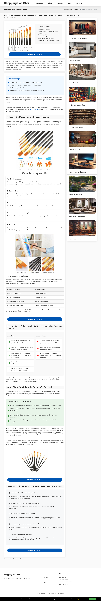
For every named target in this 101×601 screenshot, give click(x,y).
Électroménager (74, 60)
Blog (69, 3)
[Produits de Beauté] (82, 72)
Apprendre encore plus (82, 599)
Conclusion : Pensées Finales (46, 38)
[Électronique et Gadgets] (82, 161)
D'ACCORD (92, 599)
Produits (49, 3)
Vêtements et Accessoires (78, 38)
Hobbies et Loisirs (35, 109)
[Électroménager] (82, 50)
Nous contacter (63, 584)
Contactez (79, 3)
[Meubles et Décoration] (82, 206)
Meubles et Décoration (77, 217)
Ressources (60, 3)
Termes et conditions (65, 582)
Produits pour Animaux (77, 127)
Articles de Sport (74, 150)
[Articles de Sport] (82, 139)
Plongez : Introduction (45, 29)
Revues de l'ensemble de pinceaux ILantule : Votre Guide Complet (33, 15)
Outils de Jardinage (75, 194)
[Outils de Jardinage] (82, 183)
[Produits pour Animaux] (82, 116)
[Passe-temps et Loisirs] (82, 228)
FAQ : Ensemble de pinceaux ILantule (49, 40)
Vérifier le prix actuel (34, 54)
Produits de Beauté (75, 83)
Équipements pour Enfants (78, 105)
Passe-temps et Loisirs (76, 239)
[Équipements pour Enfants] (82, 94)
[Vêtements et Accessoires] (82, 27)
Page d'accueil (39, 3)
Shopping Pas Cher (12, 574)
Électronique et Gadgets (77, 172)
